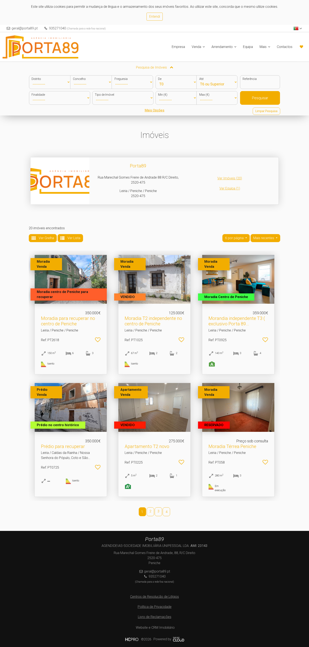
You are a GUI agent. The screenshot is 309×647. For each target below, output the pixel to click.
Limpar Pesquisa (266, 111)
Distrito (36, 79)
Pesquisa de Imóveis (152, 67)
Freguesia (121, 79)
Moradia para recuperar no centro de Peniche (68, 321)
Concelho (79, 79)
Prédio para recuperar (63, 446)
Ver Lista (73, 238)
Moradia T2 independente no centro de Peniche (153, 321)
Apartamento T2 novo (147, 446)
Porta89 (138, 165)
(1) (229, 188)
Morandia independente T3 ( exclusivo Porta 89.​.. (237, 321)
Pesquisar (260, 98)
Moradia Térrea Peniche (232, 446)
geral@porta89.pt (25, 28)
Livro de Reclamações (154, 617)
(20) (229, 178)
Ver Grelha (46, 238)
